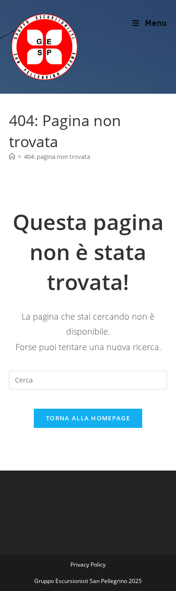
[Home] (12, 156)
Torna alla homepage (88, 418)
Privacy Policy (88, 565)
